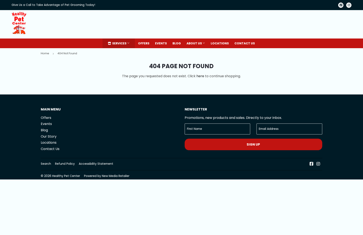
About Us (195, 43)
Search (46, 164)
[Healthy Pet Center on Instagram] (318, 164)
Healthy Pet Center (66, 176)
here (200, 76)
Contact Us (244, 43)
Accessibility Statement (96, 164)
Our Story (49, 136)
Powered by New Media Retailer (106, 176)
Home (45, 53)
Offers (143, 43)
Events (161, 43)
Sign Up (253, 144)
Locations (220, 43)
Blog (176, 43)
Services (119, 43)
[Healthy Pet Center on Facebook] (311, 164)
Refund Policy (65, 164)
